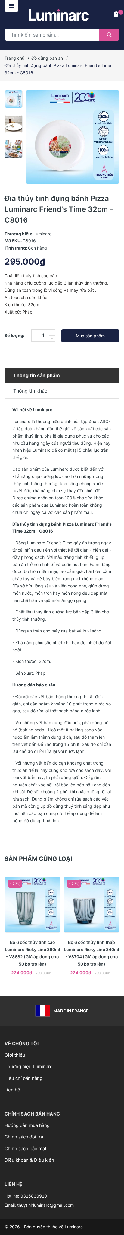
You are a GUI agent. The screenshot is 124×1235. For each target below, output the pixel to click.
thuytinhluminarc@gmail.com (45, 1205)
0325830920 (33, 1195)
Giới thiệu (15, 1055)
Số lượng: (14, 335)
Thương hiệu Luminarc (28, 1066)
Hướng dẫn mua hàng (27, 1125)
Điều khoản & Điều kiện (29, 1160)
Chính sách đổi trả (24, 1137)
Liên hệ (12, 1090)
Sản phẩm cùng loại (38, 858)
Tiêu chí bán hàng (23, 1078)
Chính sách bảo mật (25, 1148)
